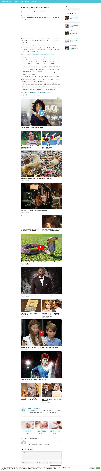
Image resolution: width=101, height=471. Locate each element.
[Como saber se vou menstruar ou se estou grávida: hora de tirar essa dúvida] (67, 48)
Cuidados (37, 11)
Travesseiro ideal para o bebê (27, 431)
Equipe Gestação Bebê (27, 11)
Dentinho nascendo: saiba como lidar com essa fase (40, 54)
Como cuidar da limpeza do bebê (41, 431)
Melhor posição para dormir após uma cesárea (74, 40)
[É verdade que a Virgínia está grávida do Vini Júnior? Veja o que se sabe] (67, 18)
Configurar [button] (92, 468)
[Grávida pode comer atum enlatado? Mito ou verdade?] (67, 26)
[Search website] (43, 1)
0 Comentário (75, 21)
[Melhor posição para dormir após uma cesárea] (67, 41)
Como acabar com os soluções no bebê (40, 92)
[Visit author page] (23, 409)
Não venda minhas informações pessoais (11, 469)
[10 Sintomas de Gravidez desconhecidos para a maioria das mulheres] (67, 33)
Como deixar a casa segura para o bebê (55, 431)
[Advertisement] (41, 29)
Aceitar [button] (97, 468)
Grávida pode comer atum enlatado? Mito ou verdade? (75, 25)
